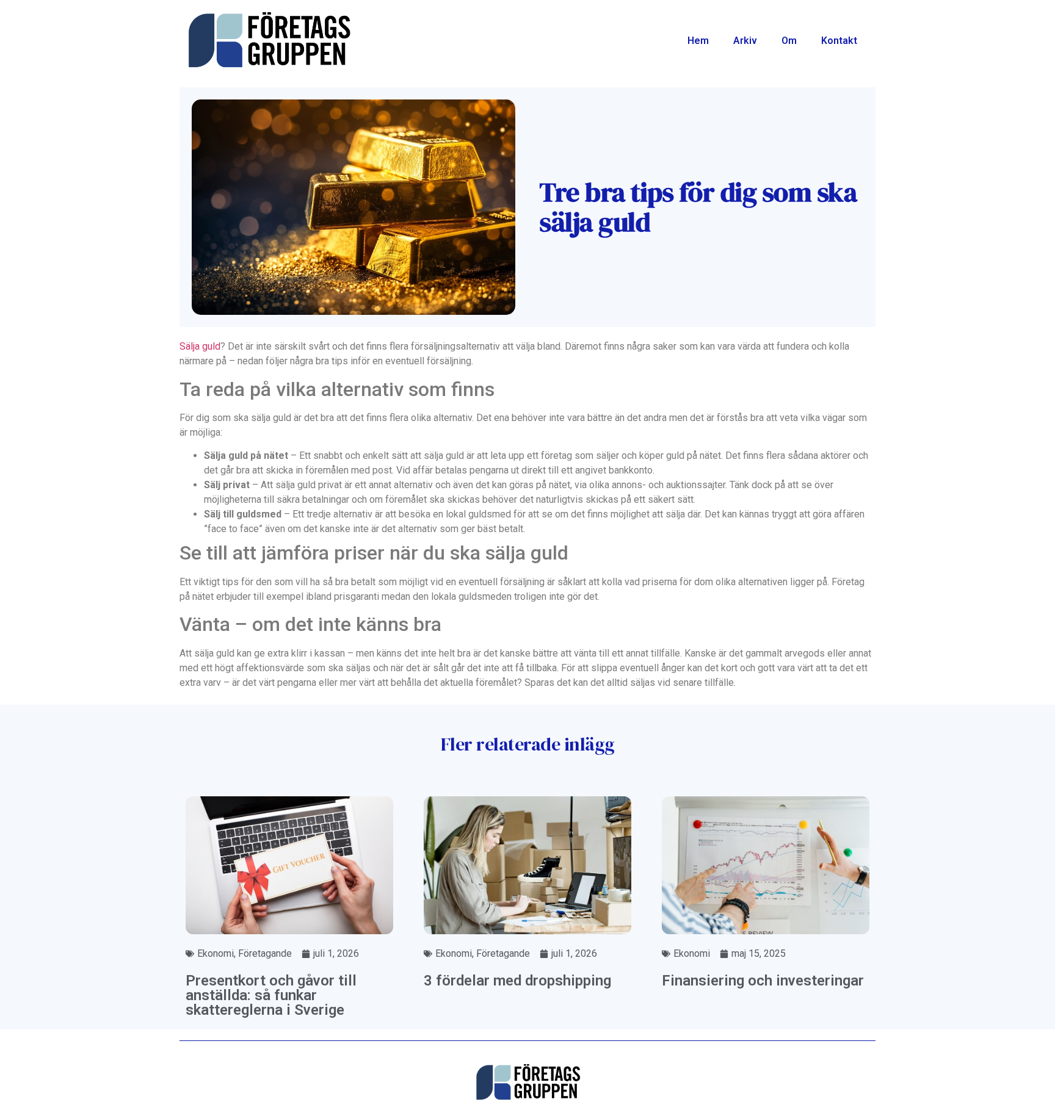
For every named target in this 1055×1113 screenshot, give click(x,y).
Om (789, 40)
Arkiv (745, 40)
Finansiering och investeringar (763, 980)
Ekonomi (215, 953)
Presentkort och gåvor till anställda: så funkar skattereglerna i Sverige (271, 995)
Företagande (265, 953)
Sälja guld (199, 346)
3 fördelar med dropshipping (517, 980)
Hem (698, 40)
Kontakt (839, 40)
